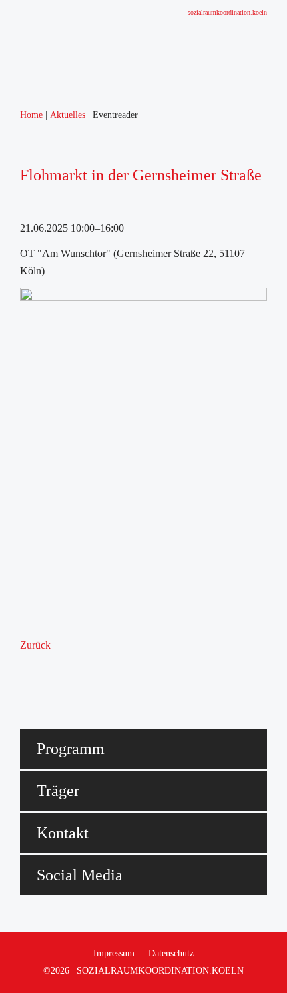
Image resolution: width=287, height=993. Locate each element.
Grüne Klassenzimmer (74, 425)
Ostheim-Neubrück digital (81, 442)
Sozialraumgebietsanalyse (81, 234)
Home (40, 130)
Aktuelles (47, 147)
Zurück (35, 645)
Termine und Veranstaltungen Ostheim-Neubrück (130, 182)
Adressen (46, 321)
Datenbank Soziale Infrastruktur (94, 356)
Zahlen (41, 269)
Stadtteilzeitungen (64, 200)
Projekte (44, 373)
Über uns (46, 217)
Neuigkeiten (52, 165)
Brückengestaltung (66, 390)
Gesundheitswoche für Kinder (90, 408)
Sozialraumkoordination (77, 286)
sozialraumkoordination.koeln (227, 12)
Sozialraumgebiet (63, 252)
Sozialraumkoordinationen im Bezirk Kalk (116, 304)
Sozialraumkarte (61, 338)
